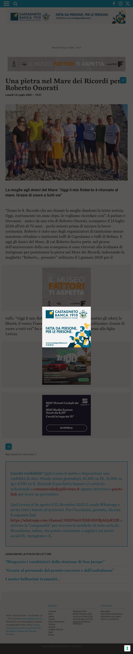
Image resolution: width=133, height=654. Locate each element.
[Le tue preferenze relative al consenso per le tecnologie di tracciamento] (127, 648)
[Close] (91, 307)
